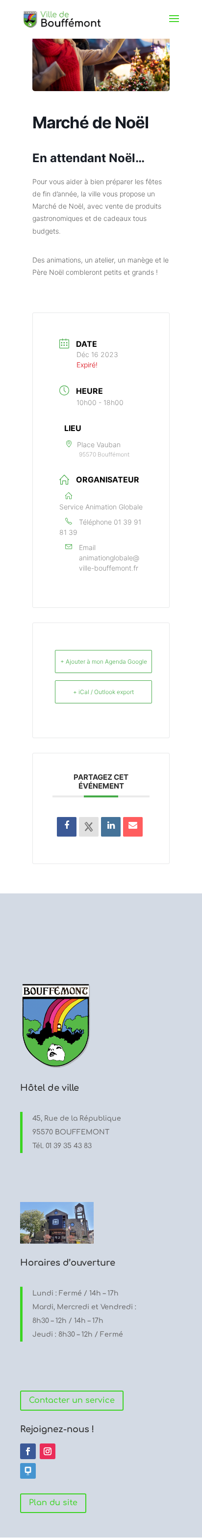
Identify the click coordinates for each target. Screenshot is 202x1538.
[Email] (133, 827)
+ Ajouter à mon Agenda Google (103, 661)
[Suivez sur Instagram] (47, 1451)
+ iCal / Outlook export (103, 692)
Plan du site (53, 1502)
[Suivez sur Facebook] (28, 1451)
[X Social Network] (89, 827)
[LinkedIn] (111, 827)
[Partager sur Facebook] (66, 827)
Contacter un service (72, 1400)
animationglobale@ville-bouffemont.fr (109, 562)
